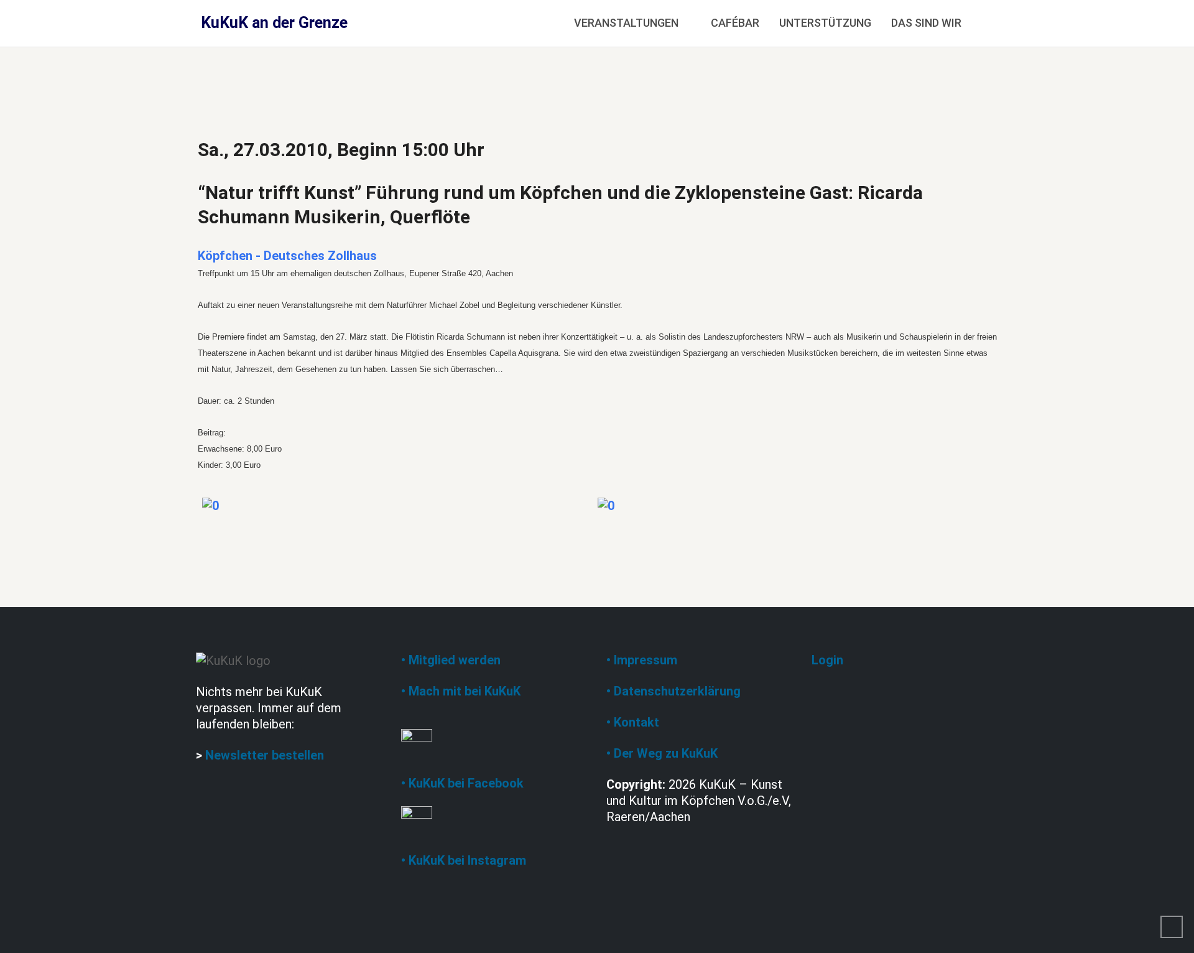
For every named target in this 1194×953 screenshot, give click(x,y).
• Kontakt (632, 722)
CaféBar (735, 22)
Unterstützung (825, 22)
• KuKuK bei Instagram (463, 860)
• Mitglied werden (451, 660)
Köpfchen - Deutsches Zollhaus (287, 255)
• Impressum (641, 660)
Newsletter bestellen (264, 755)
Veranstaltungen (626, 22)
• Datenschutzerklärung (673, 691)
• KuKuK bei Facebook (462, 783)
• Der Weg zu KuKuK (662, 753)
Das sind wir (926, 22)
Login (827, 660)
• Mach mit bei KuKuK (461, 691)
